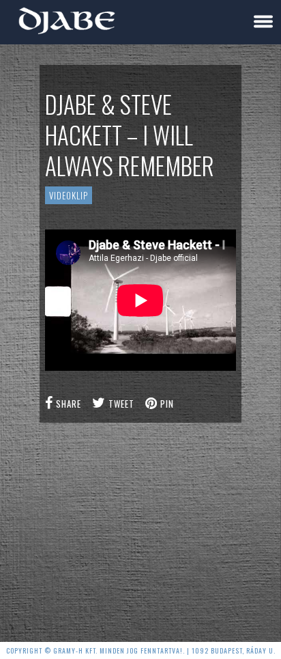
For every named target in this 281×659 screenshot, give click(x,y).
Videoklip (68, 195)
